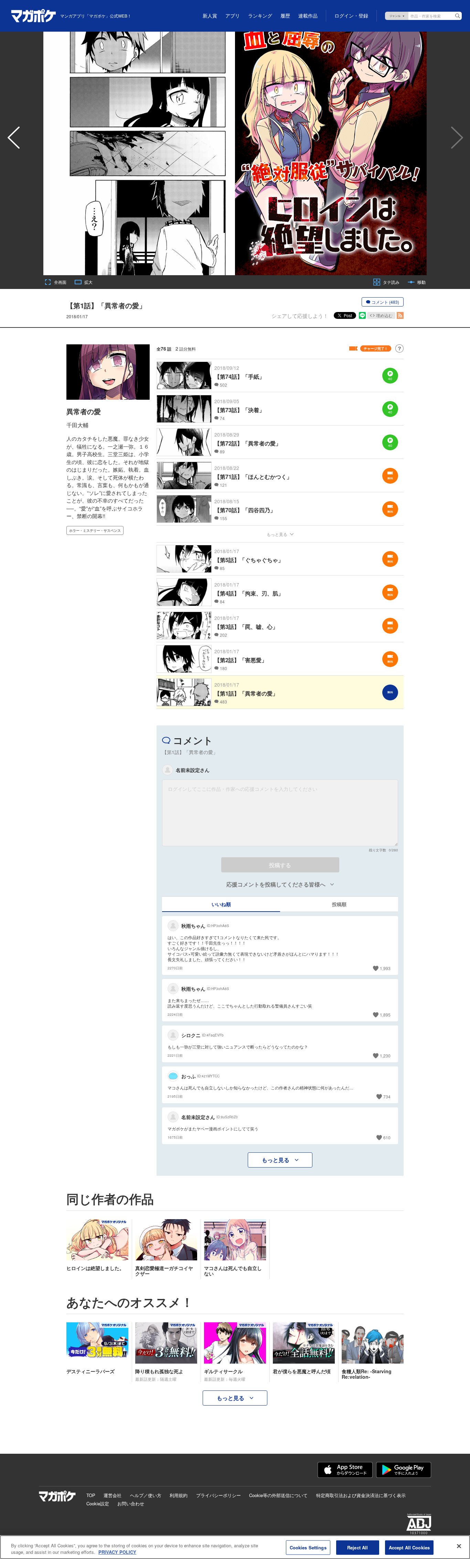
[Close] (459, 1546)
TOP (90, 1495)
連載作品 (308, 16)
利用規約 (179, 1495)
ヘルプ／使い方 (145, 1495)
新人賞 (210, 16)
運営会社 (112, 1495)
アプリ (232, 16)
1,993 (385, 968)
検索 (457, 16)
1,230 (385, 1055)
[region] (235, 1547)
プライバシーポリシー (218, 1495)
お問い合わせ (130, 1503)
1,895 (385, 1014)
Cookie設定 (97, 1503)
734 (387, 1096)
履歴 (285, 16)
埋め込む (384, 315)
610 (387, 1137)
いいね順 (221, 904)
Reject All (357, 1547)
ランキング (260, 16)
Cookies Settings (308, 1547)
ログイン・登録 (351, 16)
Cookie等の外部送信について (278, 1495)
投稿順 (339, 904)
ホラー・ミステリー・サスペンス (95, 530)
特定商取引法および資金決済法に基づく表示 (361, 1495)
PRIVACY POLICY (117, 1552)
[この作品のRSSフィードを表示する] (400, 315)
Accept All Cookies (409, 1547)
